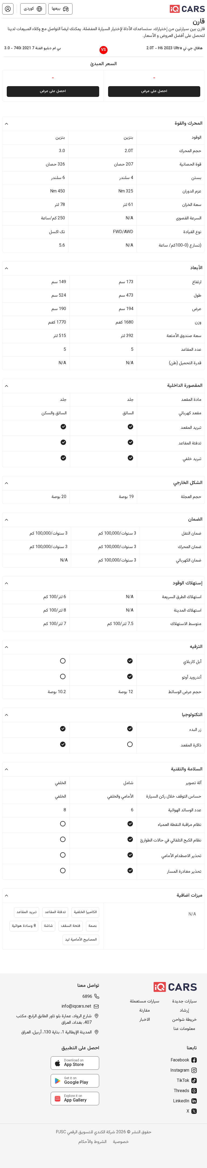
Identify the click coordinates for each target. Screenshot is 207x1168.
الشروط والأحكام (92, 1142)
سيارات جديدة (184, 1001)
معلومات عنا (184, 1029)
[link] (75, 1063)
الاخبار (144, 1020)
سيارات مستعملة (144, 1001)
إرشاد (184, 1011)
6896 (87, 997)
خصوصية (121, 1142)
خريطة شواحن (184, 1020)
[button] (7, 9)
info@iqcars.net (76, 1007)
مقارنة (144, 1011)
